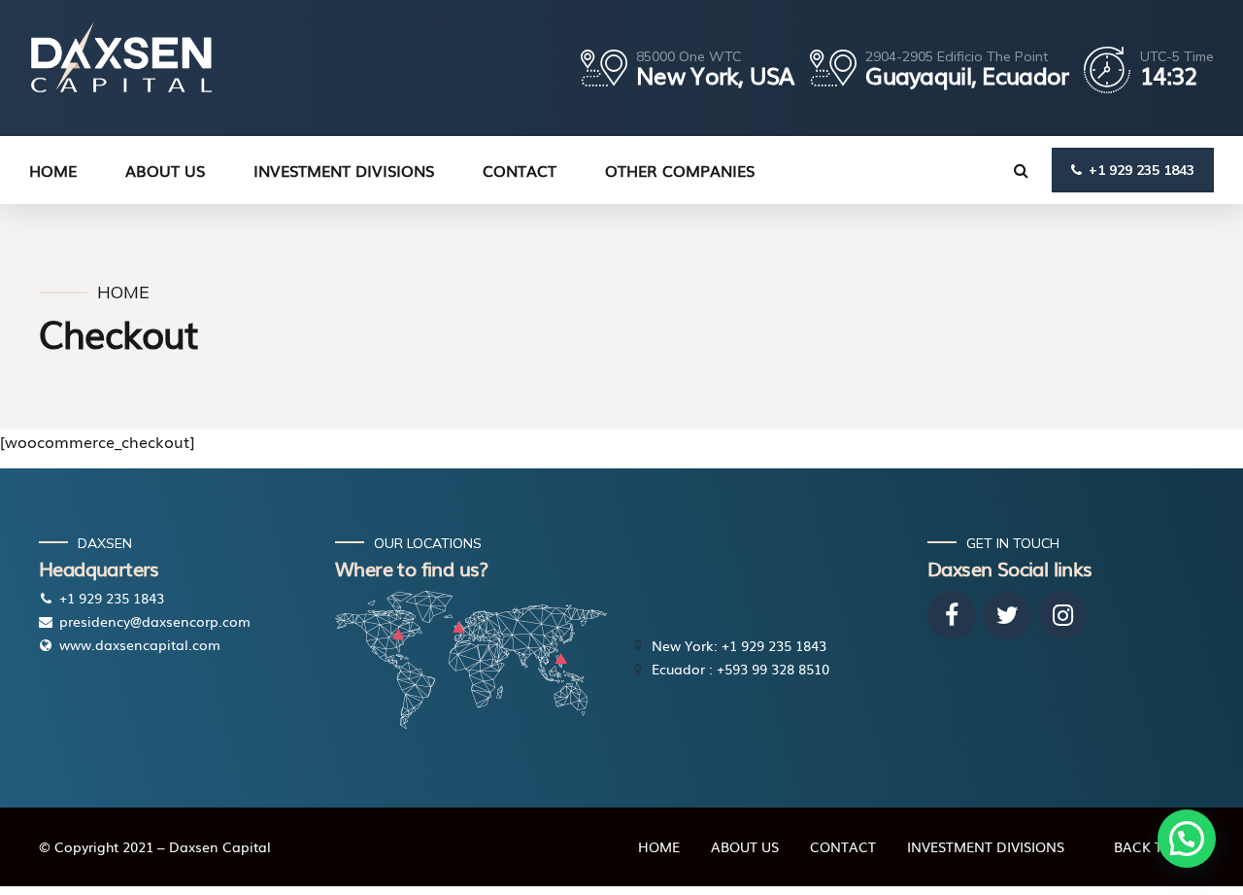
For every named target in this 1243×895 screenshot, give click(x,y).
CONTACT (519, 170)
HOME (53, 170)
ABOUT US (745, 846)
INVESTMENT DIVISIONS (343, 170)
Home (123, 292)
